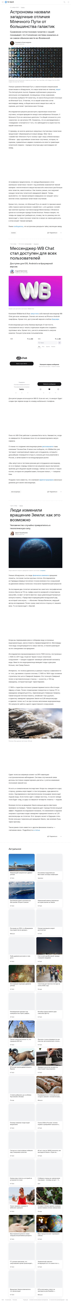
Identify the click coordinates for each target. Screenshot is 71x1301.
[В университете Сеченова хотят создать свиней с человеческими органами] (49, 1089)
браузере (55, 319)
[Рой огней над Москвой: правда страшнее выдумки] (49, 950)
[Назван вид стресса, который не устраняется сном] (22, 1172)
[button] (35, 62)
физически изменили (41, 575)
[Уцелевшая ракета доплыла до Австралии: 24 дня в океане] (22, 895)
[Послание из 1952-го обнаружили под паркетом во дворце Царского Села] (22, 922)
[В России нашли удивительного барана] (22, 1061)
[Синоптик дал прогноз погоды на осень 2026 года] (49, 978)
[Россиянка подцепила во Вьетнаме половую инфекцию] (49, 867)
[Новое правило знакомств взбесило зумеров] (22, 1200)
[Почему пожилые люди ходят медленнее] (22, 1117)
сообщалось (18, 226)
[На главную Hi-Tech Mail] (10, 2)
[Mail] (6, 2)
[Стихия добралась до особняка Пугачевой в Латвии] (22, 1089)
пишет (58, 89)
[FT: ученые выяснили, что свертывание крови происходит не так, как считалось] (22, 1256)
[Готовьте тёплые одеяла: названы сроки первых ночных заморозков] (49, 1200)
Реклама (15, 1299)
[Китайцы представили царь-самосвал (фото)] (49, 1006)
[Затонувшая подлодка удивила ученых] (22, 978)
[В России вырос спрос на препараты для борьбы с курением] (49, 1283)
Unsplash (42, 570)
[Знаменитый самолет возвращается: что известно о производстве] (49, 1256)
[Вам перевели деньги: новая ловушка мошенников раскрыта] (22, 1228)
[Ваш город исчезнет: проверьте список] (49, 1228)
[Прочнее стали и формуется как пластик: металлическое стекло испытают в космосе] (49, 1033)
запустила (35, 314)
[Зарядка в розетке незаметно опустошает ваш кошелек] (49, 1061)
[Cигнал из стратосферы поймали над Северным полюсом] (22, 1145)
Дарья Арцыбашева (21, 532)
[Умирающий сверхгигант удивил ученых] (22, 867)
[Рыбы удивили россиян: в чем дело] (22, 950)
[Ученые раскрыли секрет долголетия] (49, 922)
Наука (22, 7)
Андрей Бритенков (21, 271)
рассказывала (47, 446)
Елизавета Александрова (23, 42)
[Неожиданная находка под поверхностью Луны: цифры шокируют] (22, 1006)
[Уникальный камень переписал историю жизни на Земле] (49, 895)
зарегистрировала (46, 480)
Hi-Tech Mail (28, 244)
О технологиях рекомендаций (56, 1299)
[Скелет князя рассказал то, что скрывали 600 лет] (22, 1033)
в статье (36, 830)
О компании (8, 1299)
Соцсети (36, 244)
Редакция (25, 1299)
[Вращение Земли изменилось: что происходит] (22, 1283)
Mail (3, 1299)
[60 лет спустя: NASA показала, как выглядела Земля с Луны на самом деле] (49, 1145)
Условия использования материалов (38, 1299)
